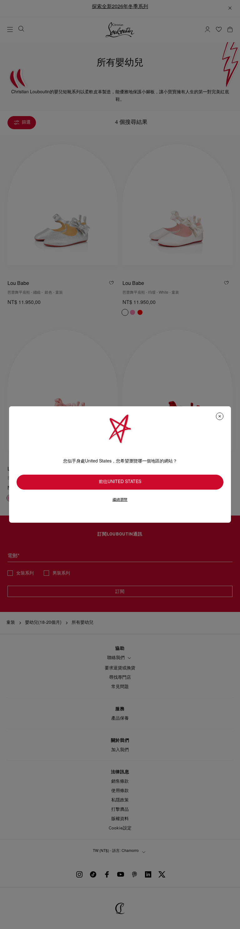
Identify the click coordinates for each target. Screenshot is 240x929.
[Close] (219, 416)
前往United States (120, 482)
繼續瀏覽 (120, 500)
